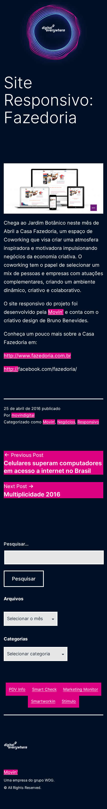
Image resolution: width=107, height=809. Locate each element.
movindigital (23, 415)
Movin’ (55, 312)
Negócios (66, 421)
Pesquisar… (16, 544)
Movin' (49, 421)
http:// (11, 369)
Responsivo (88, 421)
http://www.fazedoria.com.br (37, 356)
